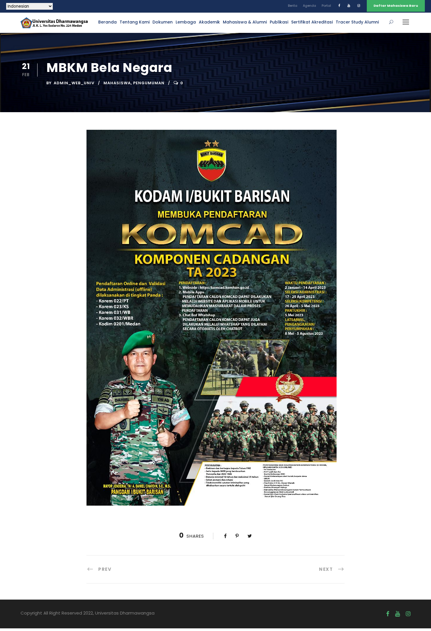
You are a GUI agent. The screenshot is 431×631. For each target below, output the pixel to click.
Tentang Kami (135, 22)
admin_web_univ (74, 83)
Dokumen (162, 22)
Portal (326, 5)
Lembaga (186, 22)
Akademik (209, 22)
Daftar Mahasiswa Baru (396, 5)
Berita (292, 5)
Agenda (309, 5)
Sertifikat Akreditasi (312, 22)
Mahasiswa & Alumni (245, 22)
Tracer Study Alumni (357, 22)
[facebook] (339, 5)
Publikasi (279, 22)
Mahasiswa (117, 83)
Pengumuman (148, 83)
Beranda (107, 22)
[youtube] (348, 5)
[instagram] (358, 5)
